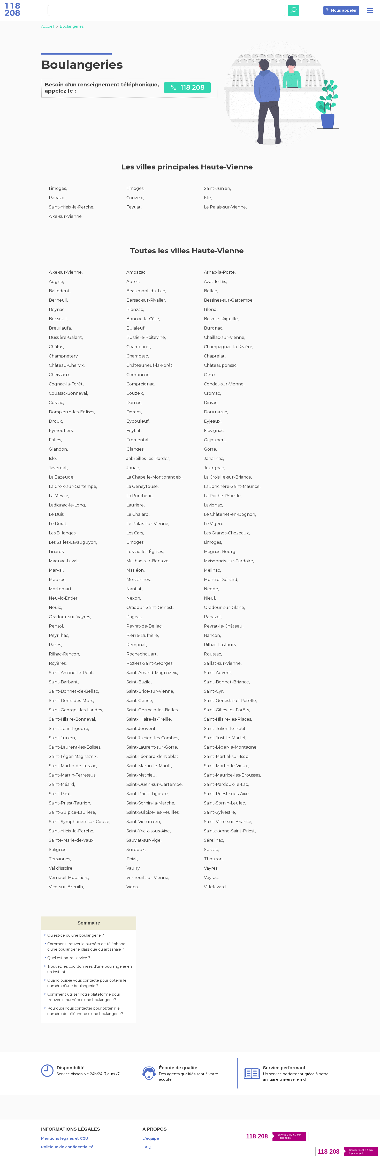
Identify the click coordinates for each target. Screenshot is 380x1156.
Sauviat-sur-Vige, (143, 840)
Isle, (208, 197)
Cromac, (212, 393)
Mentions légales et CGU (64, 1138)
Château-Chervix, (67, 365)
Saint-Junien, (217, 188)
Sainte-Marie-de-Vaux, (71, 840)
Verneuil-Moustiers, (69, 877)
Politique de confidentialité (67, 1147)
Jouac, (133, 467)
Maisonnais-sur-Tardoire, (229, 560)
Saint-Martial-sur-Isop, (226, 756)
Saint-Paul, (60, 793)
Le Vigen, (213, 523)
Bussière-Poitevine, (146, 337)
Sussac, (211, 849)
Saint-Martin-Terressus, (72, 775)
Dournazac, (216, 411)
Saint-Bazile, (138, 682)
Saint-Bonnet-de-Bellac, (74, 691)
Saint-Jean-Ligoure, (69, 728)
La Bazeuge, (61, 477)
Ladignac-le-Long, (67, 505)
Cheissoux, (59, 374)
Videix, (132, 886)
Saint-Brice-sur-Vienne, (150, 691)
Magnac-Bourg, (220, 551)
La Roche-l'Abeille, (222, 495)
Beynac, (57, 309)
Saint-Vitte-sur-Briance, (228, 821)
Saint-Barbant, (64, 682)
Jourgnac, (214, 467)
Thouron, (213, 858)
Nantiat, (134, 588)
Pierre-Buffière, (142, 635)
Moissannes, (138, 579)
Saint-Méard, (62, 784)
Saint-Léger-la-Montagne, (230, 747)
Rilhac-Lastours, (220, 644)
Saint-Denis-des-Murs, (71, 700)
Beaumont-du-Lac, (146, 290)
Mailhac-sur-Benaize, (147, 560)
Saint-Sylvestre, (220, 812)
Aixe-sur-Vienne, (65, 272)
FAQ (146, 1147)
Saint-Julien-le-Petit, (225, 728)
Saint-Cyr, (214, 691)
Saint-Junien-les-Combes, (152, 737)
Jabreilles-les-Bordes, (148, 458)
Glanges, (135, 449)
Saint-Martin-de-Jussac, (73, 765)
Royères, (57, 663)
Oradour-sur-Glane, (224, 607)
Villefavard (215, 886)
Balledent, (59, 290)
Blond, (210, 309)
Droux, (56, 421)
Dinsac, (211, 402)
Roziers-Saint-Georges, (149, 663)
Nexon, (133, 598)
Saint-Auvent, (218, 672)
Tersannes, (60, 858)
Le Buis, (56, 514)
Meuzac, (57, 579)
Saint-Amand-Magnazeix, (152, 672)
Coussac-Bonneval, (68, 393)
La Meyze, (59, 495)
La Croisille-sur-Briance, (228, 477)
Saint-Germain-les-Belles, (152, 709)
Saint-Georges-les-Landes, (76, 709)
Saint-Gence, (139, 700)
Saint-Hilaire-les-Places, (228, 719)
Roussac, (213, 654)
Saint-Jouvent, (141, 728)
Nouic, (55, 607)
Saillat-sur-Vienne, (222, 663)
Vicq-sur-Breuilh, (66, 886)
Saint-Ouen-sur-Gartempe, (154, 784)
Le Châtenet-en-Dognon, (230, 514)
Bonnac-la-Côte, (143, 318)
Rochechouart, (141, 654)
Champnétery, (63, 356)
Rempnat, (136, 644)
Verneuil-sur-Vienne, (147, 877)
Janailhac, (214, 458)
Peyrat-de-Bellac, (144, 626)
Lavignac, (213, 505)
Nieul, (210, 598)
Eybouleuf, (137, 421)
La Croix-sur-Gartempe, (73, 486)
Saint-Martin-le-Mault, (149, 765)
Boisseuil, (58, 318)
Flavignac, (214, 430)
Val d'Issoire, (61, 868)
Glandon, (58, 449)
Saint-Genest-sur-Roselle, (230, 700)
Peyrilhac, (59, 635)
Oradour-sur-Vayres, (70, 616)
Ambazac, (136, 272)
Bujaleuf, (135, 328)
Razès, (55, 644)
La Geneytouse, (142, 486)
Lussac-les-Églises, (145, 551)
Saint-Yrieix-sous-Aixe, (148, 831)
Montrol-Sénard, (221, 579)
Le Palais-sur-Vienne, (225, 207)
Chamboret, (138, 346)
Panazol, (57, 197)
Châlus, (56, 346)
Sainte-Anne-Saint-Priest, (230, 831)
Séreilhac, (214, 840)
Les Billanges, (62, 533)
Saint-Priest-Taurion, (70, 803)
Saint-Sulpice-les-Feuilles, (152, 812)
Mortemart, (60, 588)
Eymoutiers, (61, 430)
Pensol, (56, 626)
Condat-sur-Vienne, (224, 384)
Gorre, (210, 449)
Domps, (134, 411)
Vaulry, (133, 868)
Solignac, (58, 849)
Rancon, (212, 635)
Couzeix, (135, 197)
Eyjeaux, (212, 421)
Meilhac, (212, 570)
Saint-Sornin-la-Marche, (150, 803)
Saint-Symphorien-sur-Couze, (79, 821)
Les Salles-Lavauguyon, (73, 542)
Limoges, (58, 188)
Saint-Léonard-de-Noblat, (152, 756)
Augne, (56, 281)
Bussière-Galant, (66, 337)
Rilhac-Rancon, (64, 654)
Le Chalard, (137, 514)
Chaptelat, (214, 356)
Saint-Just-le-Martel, (225, 737)
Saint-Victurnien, (143, 821)
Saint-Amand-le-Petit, (71, 672)
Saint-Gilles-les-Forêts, (227, 709)
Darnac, (134, 402)
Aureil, (133, 281)
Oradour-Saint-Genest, (149, 607)
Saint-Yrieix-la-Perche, (71, 207)
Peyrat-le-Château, (223, 626)
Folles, (55, 439)
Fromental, (137, 439)
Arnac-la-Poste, (219, 272)
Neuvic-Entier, (63, 598)
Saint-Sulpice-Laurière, (72, 812)
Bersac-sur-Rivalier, (146, 300)
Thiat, (132, 858)
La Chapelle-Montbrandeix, (154, 477)
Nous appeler (344, 10)
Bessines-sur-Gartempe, (228, 300)
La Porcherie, (139, 495)
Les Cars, (135, 533)
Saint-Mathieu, (141, 775)
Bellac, (211, 290)
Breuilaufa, (60, 328)
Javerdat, (58, 467)
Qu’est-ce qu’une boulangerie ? (75, 935)
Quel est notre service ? (68, 958)
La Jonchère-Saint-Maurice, (232, 486)
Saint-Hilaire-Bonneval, (72, 719)
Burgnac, (213, 328)
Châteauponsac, (220, 365)
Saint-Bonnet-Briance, (227, 682)
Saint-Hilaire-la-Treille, (149, 719)
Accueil (47, 26)
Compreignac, (140, 384)
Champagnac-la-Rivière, (228, 346)
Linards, (56, 551)
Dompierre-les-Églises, (72, 411)
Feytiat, (133, 207)
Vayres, (211, 868)
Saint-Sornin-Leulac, (225, 803)
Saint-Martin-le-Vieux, (226, 765)
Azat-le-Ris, (215, 281)
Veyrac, (211, 877)
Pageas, (134, 616)
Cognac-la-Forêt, (66, 384)
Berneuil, (58, 300)
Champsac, (137, 356)
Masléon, (135, 570)
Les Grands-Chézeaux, (227, 533)
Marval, (56, 570)
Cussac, (56, 402)
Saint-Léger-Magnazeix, (73, 756)
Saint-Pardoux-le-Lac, (226, 784)
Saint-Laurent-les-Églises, (75, 747)
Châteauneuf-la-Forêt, (149, 365)
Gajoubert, (215, 439)
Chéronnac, (138, 374)
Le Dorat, (58, 523)
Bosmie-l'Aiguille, (221, 318)
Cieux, (210, 374)
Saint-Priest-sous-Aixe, (226, 793)
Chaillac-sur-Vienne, (224, 337)
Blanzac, (135, 309)
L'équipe (150, 1138)
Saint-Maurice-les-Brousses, (232, 775)
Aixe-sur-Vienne (65, 216)
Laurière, (135, 505)
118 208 (191, 87)
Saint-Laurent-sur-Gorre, (152, 747)
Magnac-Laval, (63, 560)
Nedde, (211, 588)
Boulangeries (71, 26)
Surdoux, (136, 849)
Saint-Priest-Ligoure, (147, 793)
